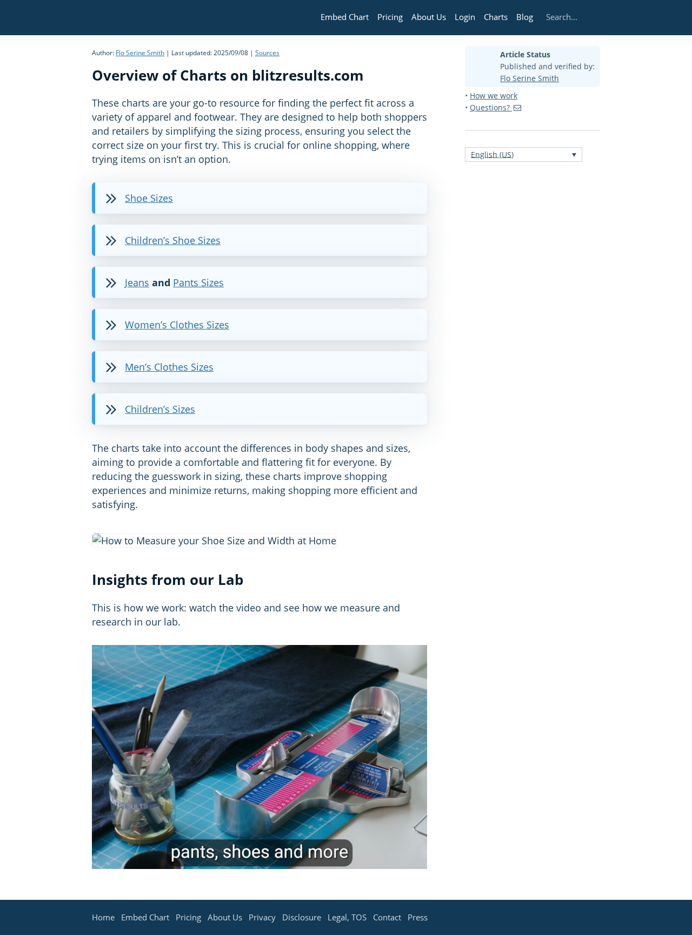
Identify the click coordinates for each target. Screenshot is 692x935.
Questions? (491, 107)
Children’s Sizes (160, 409)
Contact (387, 917)
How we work (493, 95)
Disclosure (301, 917)
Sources (267, 52)
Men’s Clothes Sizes (169, 366)
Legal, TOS (347, 917)
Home (103, 917)
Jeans (137, 282)
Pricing (390, 16)
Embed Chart (345, 16)
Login (465, 16)
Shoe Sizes (149, 198)
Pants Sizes (198, 282)
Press (418, 917)
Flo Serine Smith (140, 52)
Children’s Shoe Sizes (173, 240)
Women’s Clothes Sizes (177, 324)
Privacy (262, 917)
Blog (524, 16)
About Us (428, 16)
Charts (496, 16)
